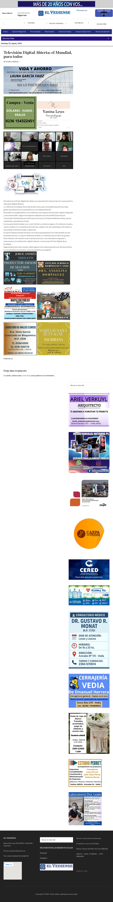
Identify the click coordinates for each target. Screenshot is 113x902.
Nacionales (49, 32)
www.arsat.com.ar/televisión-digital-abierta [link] (21, 241)
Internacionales (64, 32)
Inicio (5, 32)
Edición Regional (19, 32)
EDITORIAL (31, 23)
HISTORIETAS (79, 23)
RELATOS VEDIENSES (56, 23)
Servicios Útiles (102, 24)
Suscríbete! (7, 13)
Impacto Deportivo (83, 32)
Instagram (43, 858)
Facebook (43, 853)
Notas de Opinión (103, 32)
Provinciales (35, 32)
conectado (26, 376)
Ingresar (22, 15)
